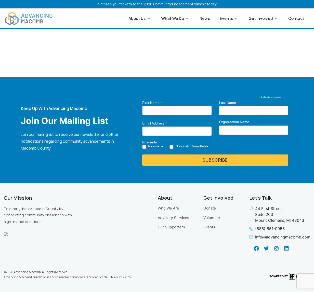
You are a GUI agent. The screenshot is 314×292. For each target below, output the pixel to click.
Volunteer (211, 217)
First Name (152, 102)
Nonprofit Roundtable (192, 146)
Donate (209, 208)
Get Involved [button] (261, 18)
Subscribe (215, 160)
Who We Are (168, 208)
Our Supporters (171, 227)
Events (209, 227)
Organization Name (234, 122)
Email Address (154, 123)
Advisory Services (173, 217)
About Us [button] (137, 18)
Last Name (229, 102)
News (204, 18)
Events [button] (227, 18)
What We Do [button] (173, 18)
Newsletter (156, 146)
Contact (296, 18)
